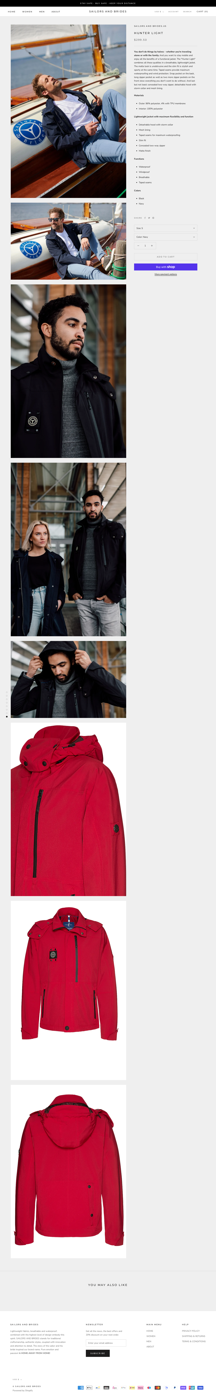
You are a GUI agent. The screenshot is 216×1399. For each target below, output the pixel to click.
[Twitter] (149, 218)
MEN (42, 11)
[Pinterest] (153, 218)
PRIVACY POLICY (191, 1330)
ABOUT (56, 11)
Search (187, 12)
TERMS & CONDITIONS (194, 1341)
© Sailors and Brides (27, 1386)
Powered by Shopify (23, 1390)
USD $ (158, 12)
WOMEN (27, 11)
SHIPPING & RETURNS (193, 1336)
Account (173, 12)
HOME (12, 11)
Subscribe (97, 1353)
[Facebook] (145, 218)
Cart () (202, 11)
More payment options (166, 274)
